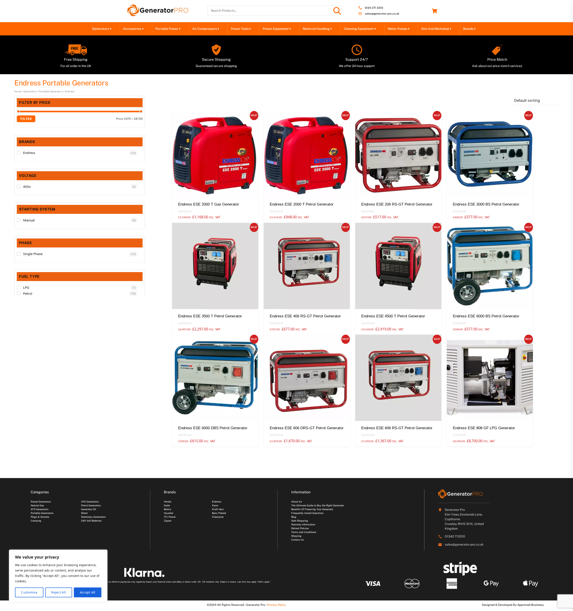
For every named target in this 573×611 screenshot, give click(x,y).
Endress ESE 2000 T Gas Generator (208, 204)
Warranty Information (303, 524)
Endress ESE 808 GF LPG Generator (484, 428)
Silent (84, 513)
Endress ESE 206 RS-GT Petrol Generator (396, 204)
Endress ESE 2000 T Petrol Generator (302, 204)
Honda (167, 501)
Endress (29, 152)
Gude (167, 505)
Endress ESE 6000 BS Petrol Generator (486, 316)
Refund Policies (300, 528)
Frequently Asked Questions (307, 513)
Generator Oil (88, 509)
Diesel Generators (41, 501)
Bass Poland (219, 513)
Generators (101, 28)
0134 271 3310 (374, 7)
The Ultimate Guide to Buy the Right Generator (317, 505)
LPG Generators (90, 501)
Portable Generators (51, 91)
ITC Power (170, 517)
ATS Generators (40, 509)
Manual (29, 220)
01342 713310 (455, 536)
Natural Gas (37, 505)
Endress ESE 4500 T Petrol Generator (393, 316)
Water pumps (398, 28)
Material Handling (317, 28)
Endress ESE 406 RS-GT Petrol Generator (305, 316)
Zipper (167, 520)
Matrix (167, 509)
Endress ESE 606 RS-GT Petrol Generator (396, 428)
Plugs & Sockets (40, 517)
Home (17, 91)
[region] (58, 576)
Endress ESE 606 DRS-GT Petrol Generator (307, 428)
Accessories (133, 28)
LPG (26, 287)
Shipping (296, 536)
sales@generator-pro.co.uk (382, 13)
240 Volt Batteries (91, 520)
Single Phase (33, 253)
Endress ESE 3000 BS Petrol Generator (486, 204)
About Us (296, 501)
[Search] (337, 10)
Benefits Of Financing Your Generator (312, 509)
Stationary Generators (93, 517)
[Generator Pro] (157, 14)
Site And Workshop (436, 28)
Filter (26, 119)
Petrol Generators (91, 505)
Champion (218, 517)
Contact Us (297, 539)
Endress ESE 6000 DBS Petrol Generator (212, 428)
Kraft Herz (218, 509)
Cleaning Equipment (360, 28)
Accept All (87, 592)
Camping (36, 520)
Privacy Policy (276, 605)
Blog (293, 517)
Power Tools (241, 28)
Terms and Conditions (303, 532)
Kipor (215, 505)
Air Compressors (205, 28)
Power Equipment (277, 28)
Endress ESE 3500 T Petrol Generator (210, 316)
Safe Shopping (299, 520)
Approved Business (530, 605)
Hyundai (168, 513)
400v (27, 186)
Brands (469, 28)
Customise (29, 592)
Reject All (58, 592)
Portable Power (167, 28)
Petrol (27, 293)
